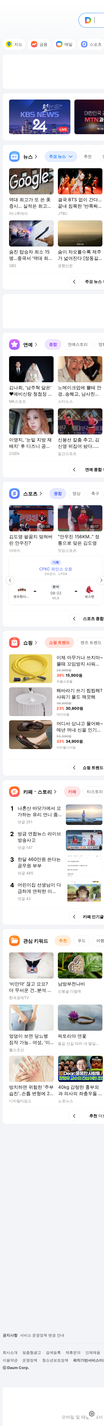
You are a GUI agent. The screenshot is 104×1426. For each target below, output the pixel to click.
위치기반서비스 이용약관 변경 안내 (49, 1335)
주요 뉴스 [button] (55, 155)
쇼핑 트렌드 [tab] (59, 642)
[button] (23, 156)
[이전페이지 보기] (10, 580)
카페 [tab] (72, 791)
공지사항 (10, 1335)
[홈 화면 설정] (92, 1414)
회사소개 (10, 1352)
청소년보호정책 (55, 1360)
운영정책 (29, 1360)
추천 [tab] (88, 156)
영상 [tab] (77, 493)
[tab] (61, 156)
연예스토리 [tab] (78, 344)
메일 (69, 44)
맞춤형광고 (31, 1352)
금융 (43, 44)
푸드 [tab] (82, 940)
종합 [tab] (53, 344)
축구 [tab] (95, 493)
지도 (18, 44)
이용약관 (10, 1360)
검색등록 (53, 1352)
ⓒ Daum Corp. (16, 1367)
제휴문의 (73, 1352)
